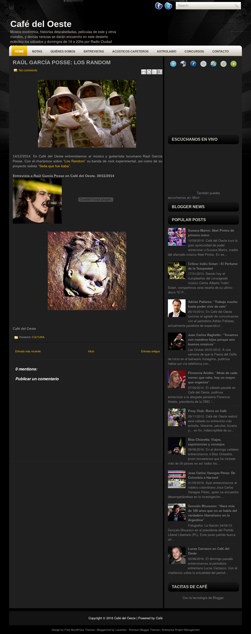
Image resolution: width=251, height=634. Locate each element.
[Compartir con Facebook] (159, 71)
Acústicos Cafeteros (130, 51)
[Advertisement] (49, 492)
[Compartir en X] (154, 71)
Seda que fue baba (54, 166)
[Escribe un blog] (149, 71)
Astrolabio (166, 51)
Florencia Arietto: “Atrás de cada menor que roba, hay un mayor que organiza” (212, 377)
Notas (37, 51)
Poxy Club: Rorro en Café (207, 410)
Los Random (74, 161)
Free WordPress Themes (79, 630)
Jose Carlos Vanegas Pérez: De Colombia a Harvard (211, 475)
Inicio (91, 351)
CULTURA (38, 337)
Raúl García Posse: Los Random (62, 62)
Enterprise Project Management (181, 630)
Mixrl (195, 197)
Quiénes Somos (62, 51)
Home (19, 51)
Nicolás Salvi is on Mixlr (182, 193)
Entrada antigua (150, 351)
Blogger (218, 597)
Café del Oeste (41, 24)
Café (159, 618)
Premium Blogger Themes (144, 630)
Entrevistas (94, 51)
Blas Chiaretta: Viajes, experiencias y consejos (206, 441)
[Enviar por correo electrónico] (143, 71)
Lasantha (120, 630)
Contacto (220, 51)
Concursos (194, 51)
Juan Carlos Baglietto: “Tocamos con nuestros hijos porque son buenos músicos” (213, 339)
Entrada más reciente (28, 351)
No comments (28, 70)
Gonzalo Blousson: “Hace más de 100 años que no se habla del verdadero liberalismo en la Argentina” (212, 513)
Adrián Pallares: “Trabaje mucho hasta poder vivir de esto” (213, 304)
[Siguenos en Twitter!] (168, 8)
